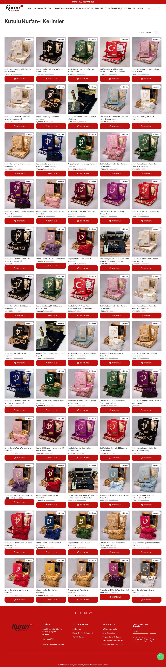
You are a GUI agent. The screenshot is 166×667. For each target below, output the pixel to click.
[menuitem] (140, 8)
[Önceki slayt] (8, 52)
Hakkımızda (76, 629)
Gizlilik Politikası (78, 637)
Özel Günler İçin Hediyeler (113, 641)
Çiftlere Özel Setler (110, 629)
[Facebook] (75, 612)
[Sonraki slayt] (31, 52)
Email (136, 631)
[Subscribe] (153, 631)
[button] (149, 32)
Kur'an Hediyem (70, 665)
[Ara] (149, 8)
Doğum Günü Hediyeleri (112, 637)
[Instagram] (80, 612)
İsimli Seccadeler (109, 633)
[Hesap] (154, 8)
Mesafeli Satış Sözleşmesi (82, 633)
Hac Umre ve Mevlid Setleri (113, 644)
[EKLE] (31, 64)
